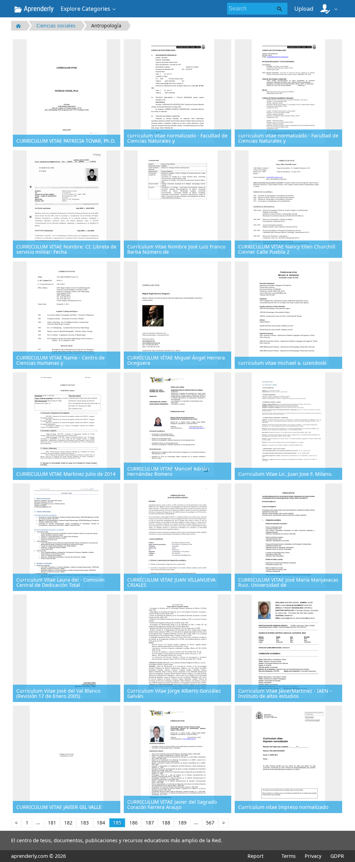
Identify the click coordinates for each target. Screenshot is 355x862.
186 (133, 822)
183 (84, 822)
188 (166, 822)
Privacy (313, 856)
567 (210, 822)
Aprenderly (38, 9)
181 (52, 822)
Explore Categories (85, 8)
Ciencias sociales (56, 25)
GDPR (337, 856)
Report (255, 856)
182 (68, 822)
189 (182, 822)
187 (150, 822)
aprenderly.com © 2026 (38, 856)
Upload (303, 8)
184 (101, 822)
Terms (289, 856)
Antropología (106, 25)
